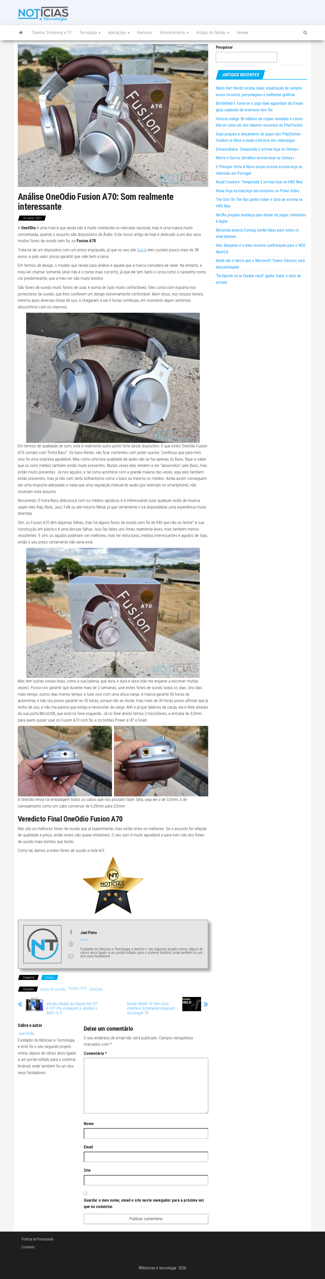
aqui (141, 250)
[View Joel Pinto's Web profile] (71, 944)
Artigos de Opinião (211, 32)
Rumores (144, 32)
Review (242, 32)
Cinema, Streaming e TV (52, 32)
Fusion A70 (77, 988)
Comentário (95, 1053)
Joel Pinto (26, 1033)
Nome (89, 1123)
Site (87, 1170)
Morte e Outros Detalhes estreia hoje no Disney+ (255, 157)
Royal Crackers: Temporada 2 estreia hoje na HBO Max (259, 182)
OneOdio (96, 989)
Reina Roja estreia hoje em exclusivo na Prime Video (257, 190)
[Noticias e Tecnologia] (21, 32)
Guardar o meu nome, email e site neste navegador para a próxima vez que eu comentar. (144, 1203)
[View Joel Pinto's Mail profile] (71, 956)
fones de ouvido (52, 989)
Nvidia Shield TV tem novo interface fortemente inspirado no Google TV (151, 1008)
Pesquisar (224, 47)
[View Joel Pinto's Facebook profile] (71, 932)
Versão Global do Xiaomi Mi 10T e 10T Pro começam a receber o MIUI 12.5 (72, 1008)
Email (88, 1147)
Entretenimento (173, 32)
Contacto (28, 1247)
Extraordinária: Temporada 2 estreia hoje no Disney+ (257, 149)
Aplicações (117, 32)
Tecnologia (88, 32)
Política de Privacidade (37, 1239)
